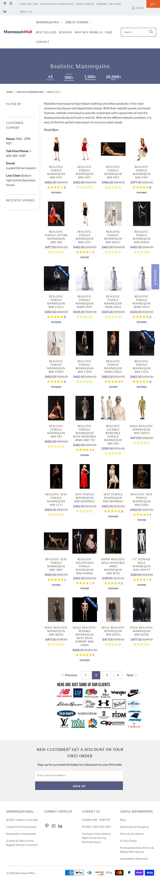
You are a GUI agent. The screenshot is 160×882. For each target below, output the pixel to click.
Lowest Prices (85, 3)
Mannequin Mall (25, 873)
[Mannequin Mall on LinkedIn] (4, 11)
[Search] (151, 32)
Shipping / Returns (108, 3)
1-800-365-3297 (29, 3)
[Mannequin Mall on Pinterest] (4, 3)
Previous (71, 675)
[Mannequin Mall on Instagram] (10, 3)
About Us (26, 11)
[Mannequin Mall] (18, 32)
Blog (122, 820)
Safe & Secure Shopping (134, 827)
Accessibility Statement (134, 858)
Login (139, 7)
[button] (49, 22)
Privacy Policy (128, 841)
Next (130, 675)
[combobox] (138, 32)
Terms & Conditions (132, 834)
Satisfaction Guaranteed (57, 3)
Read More (51, 130)
